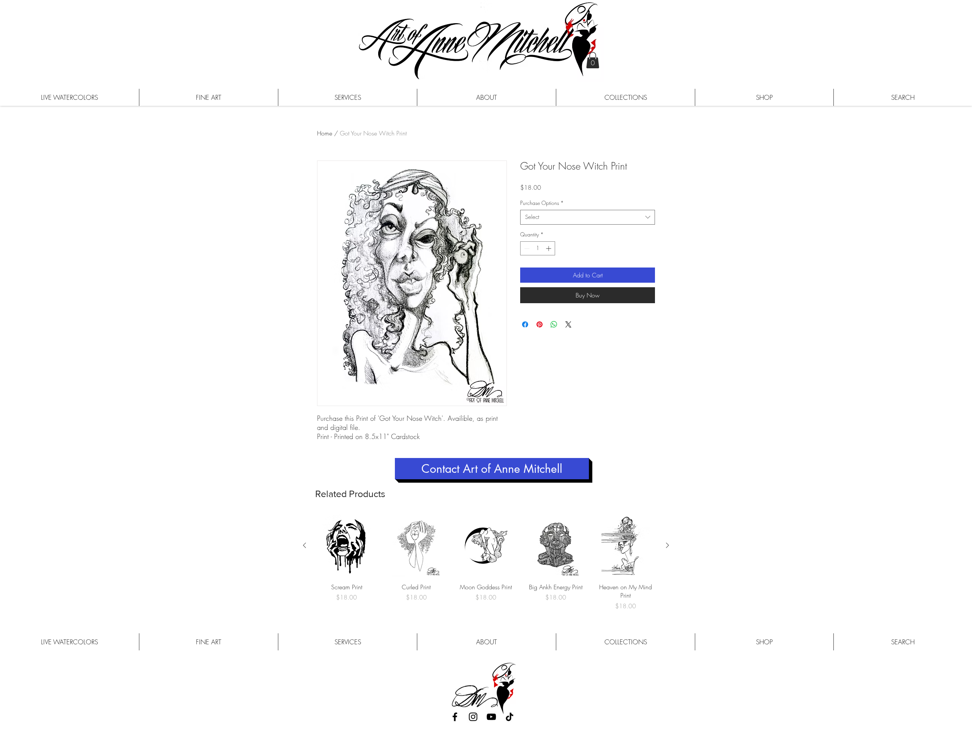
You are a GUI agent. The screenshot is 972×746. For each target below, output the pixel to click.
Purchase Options (542, 202)
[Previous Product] (304, 545)
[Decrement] (526, 248)
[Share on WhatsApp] (554, 324)
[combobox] (587, 217)
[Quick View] (347, 546)
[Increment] (549, 248)
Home (324, 133)
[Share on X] (568, 324)
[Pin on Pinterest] (539, 324)
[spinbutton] (537, 248)
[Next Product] (667, 545)
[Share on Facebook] (525, 324)
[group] (486, 562)
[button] (593, 60)
